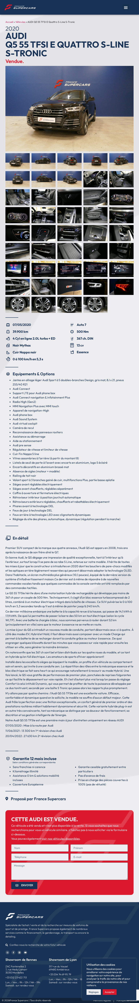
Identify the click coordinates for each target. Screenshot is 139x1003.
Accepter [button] (109, 992)
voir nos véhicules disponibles (61, 838)
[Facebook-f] (13, 952)
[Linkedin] (19, 952)
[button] (126, 7)
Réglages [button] (94, 992)
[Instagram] (7, 952)
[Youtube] (25, 952)
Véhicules (20, 22)
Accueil (9, 22)
